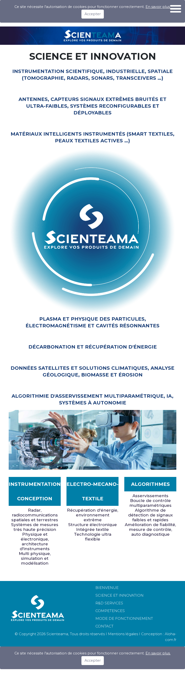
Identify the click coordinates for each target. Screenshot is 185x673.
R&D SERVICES (109, 603)
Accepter (93, 14)
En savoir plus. (158, 653)
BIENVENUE (107, 587)
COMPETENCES (110, 610)
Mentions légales (123, 634)
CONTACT (104, 626)
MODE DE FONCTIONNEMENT (124, 618)
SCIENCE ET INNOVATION (119, 595)
